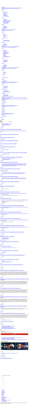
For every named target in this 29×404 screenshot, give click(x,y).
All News (1, 184)
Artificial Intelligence (2, 230)
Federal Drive (3, 81)
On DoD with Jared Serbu (6, 40)
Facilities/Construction (6, 52)
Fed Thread (1, 277)
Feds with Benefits (5, 95)
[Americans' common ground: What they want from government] (14, 164)
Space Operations (5, 37)
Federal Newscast (2, 160)
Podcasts (3, 108)
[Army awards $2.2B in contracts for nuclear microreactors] (14, 247)
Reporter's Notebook (5, 23)
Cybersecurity (1, 127)
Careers (3, 390)
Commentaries (4, 93)
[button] (1, 346)
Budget (4, 51)
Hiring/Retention (5, 53)
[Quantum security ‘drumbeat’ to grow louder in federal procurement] (14, 126)
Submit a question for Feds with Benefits (8, 96)
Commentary (1, 190)
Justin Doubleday (5, 27)
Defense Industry (5, 35)
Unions (4, 55)
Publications (3, 111)
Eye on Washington (5, 61)
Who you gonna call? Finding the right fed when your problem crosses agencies (12, 313)
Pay (3, 73)
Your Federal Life (5, 60)
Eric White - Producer (6, 91)
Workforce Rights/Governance (7, 56)
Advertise (3, 112)
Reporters (3, 24)
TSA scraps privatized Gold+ (5, 124)
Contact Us (3, 391)
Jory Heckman (5, 66)
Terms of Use (3, 396)
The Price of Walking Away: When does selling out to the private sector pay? (12, 270)
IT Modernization (5, 15)
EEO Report (3, 399)
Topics (2, 10)
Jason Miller (4, 26)
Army (4, 34)
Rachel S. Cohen (5, 45)
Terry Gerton (4, 28)
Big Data (4, 12)
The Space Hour (5, 87)
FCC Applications (4, 400)
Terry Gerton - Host (5, 90)
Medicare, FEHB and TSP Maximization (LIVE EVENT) (9, 328)
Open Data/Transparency (6, 16)
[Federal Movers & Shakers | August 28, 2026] (14, 233)
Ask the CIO (4, 19)
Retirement (1, 155)
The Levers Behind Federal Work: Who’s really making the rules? (10, 288)
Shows (2, 17)
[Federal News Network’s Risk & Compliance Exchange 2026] (14, 178)
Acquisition (4, 50)
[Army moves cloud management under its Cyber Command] (14, 256)
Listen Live (1, 117)
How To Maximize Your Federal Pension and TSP (8, 327)
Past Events (3, 103)
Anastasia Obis (5, 44)
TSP (3, 74)
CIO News (4, 13)
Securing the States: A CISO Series (6, 326)
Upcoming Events (4, 101)
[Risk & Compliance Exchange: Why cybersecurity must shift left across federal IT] (7, 346)
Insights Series (3, 109)
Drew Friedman (5, 80)
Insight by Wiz (1, 244)
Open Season (4, 72)
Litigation (4, 54)
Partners (3, 395)
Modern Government (5, 22)
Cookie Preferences (4, 401)
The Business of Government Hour (7, 20)
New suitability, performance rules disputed (7, 123)
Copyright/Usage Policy (5, 397)
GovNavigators (2, 304)
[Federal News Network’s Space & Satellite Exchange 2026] (14, 173)
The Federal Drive (5, 86)
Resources (3, 104)
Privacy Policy (3, 398)
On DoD (4, 36)
